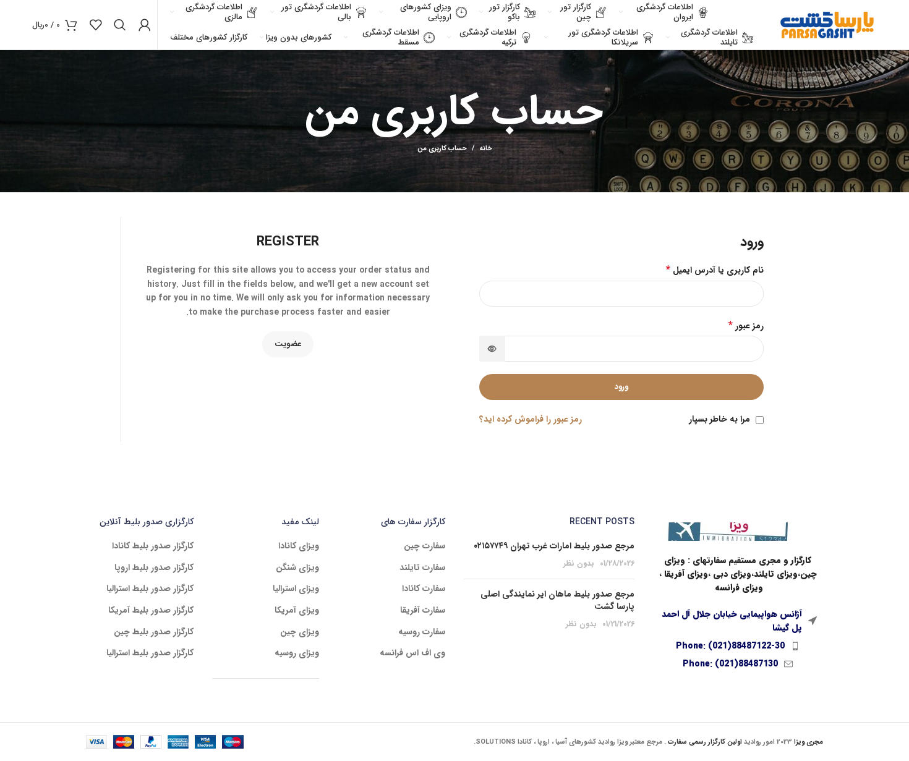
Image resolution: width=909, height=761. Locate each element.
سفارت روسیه (421, 632)
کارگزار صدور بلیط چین (154, 632)
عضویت (288, 344)
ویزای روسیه (297, 653)
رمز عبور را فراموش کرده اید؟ (530, 419)
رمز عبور (746, 326)
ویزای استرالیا (296, 589)
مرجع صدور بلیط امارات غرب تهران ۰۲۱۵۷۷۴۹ (554, 546)
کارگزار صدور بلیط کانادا (153, 546)
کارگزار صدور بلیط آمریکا (151, 611)
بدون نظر (578, 564)
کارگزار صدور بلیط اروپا (154, 568)
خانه (485, 149)
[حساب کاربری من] (144, 24)
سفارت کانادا (423, 589)
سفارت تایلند (422, 568)
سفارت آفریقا (422, 611)
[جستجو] (120, 24)
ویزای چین (299, 632)
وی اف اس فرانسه (412, 653)
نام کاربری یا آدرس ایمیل (715, 270)
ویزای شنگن (297, 568)
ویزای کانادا (298, 546)
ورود (621, 386)
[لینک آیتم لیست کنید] (738, 646)
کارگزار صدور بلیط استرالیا (150, 589)
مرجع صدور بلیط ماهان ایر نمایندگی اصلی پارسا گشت (557, 600)
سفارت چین (424, 546)
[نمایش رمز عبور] (492, 349)
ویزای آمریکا (297, 611)
